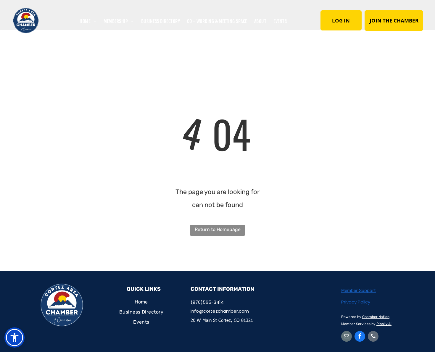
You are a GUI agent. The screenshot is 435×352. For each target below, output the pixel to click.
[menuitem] (88, 21)
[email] (346, 337)
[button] (14, 337)
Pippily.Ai (384, 324)
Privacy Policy (355, 302)
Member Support (358, 290)
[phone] (373, 337)
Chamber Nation (375, 317)
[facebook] (360, 337)
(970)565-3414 (207, 302)
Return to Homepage (218, 229)
